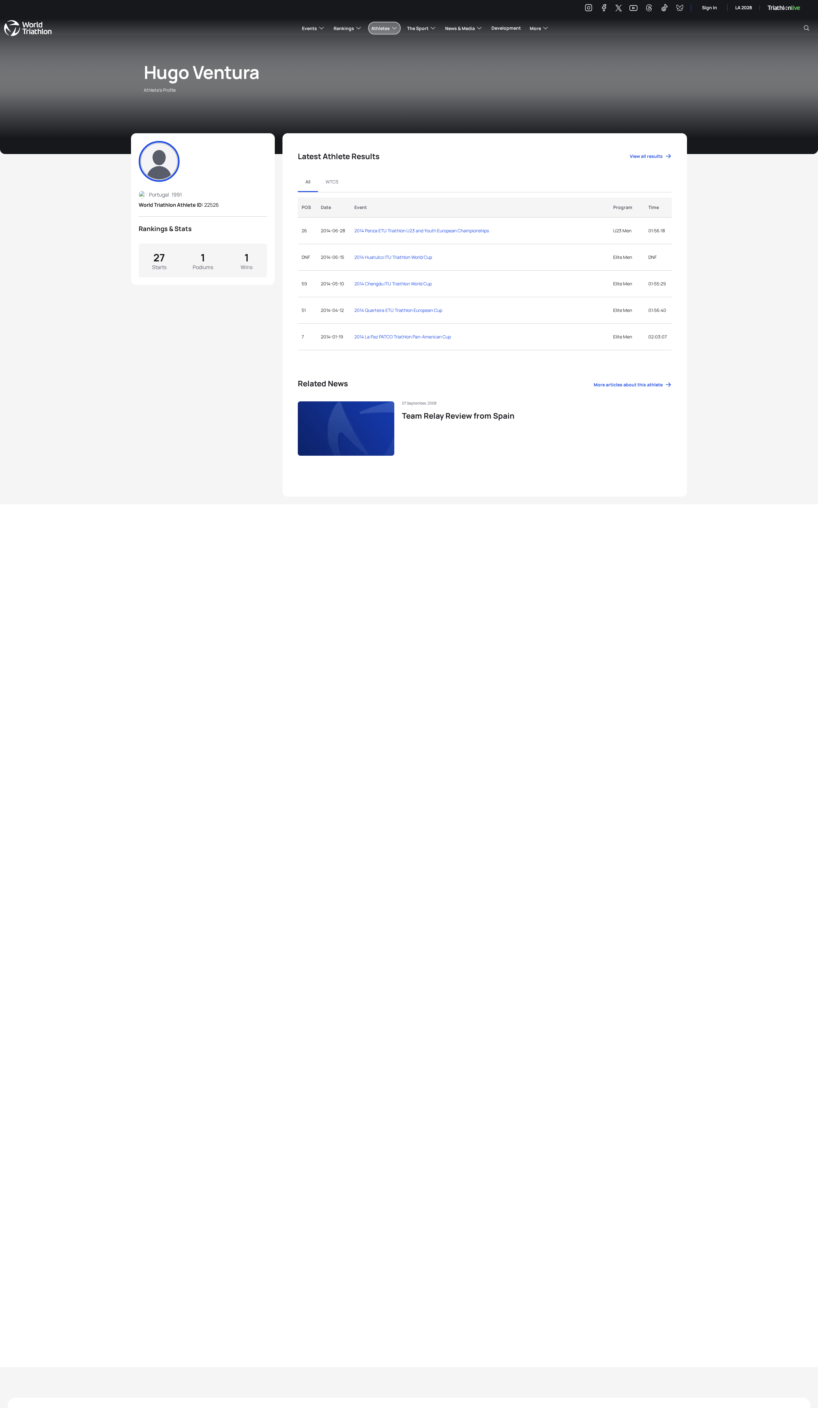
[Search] (806, 28)
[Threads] (649, 9)
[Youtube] (633, 8)
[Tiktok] (664, 9)
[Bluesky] (679, 9)
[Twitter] (618, 8)
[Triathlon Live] (784, 7)
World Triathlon (28, 28)
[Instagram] (588, 9)
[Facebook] (604, 9)
